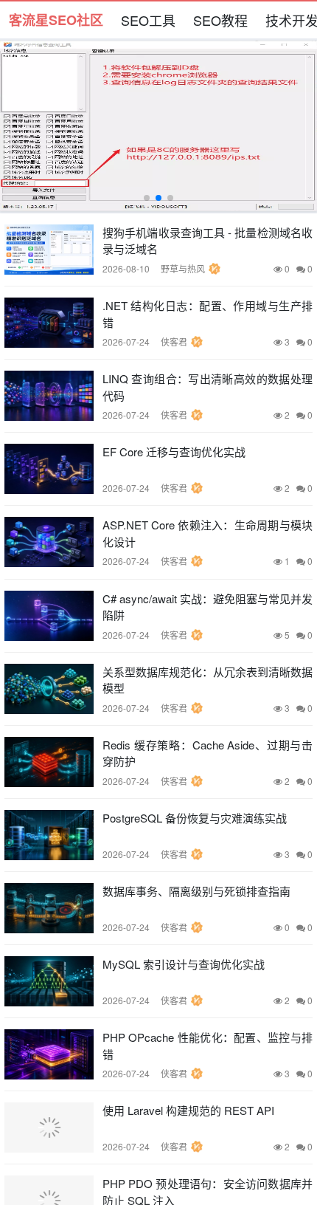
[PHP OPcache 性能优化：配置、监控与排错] (49, 1054)
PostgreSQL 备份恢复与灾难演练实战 (194, 817)
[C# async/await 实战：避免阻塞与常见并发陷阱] (49, 616)
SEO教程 (220, 20)
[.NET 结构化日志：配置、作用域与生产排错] (49, 323)
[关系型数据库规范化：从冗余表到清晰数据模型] (49, 689)
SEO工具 (148, 20)
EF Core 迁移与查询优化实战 (173, 451)
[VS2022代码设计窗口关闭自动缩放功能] (158, 126)
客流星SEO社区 (56, 20)
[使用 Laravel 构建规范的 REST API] (49, 1127)
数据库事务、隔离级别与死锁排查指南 (196, 891)
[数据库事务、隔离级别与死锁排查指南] (49, 908)
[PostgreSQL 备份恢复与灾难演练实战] (49, 835)
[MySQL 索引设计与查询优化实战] (49, 981)
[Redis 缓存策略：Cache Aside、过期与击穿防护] (49, 762)
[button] (147, 198)
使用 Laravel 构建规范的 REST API (188, 1110)
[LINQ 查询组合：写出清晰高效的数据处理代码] (49, 396)
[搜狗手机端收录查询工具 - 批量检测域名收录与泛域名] (49, 249)
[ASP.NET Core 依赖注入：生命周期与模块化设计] (49, 542)
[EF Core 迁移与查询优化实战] (49, 469)
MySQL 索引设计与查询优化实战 (183, 964)
